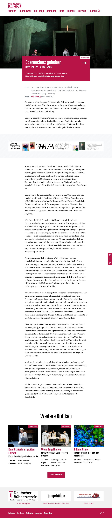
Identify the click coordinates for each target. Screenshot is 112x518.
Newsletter (20, 513)
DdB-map (39, 11)
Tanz (11, 1)
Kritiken (12, 11)
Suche (93, 11)
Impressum (38, 513)
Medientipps (25, 5)
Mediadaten (84, 5)
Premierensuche (54, 1)
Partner (82, 1)
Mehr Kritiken (56, 474)
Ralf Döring (36, 96)
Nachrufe (24, 1)
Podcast (71, 11)
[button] (82, 62)
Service (82, 11)
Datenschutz (48, 513)
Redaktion (11, 513)
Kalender (51, 11)
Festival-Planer (54, 5)
